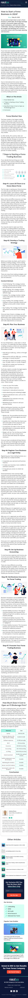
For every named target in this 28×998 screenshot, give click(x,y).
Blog (9, 17)
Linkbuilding (11, 906)
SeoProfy (24, 994)
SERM (9, 909)
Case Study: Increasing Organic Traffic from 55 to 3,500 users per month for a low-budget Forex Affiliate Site (14, 956)
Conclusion (7, 110)
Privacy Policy (9, 987)
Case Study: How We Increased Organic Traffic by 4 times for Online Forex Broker (13, 938)
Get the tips (14, 895)
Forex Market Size (9, 100)
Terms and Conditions (14, 985)
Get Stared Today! (14, 972)
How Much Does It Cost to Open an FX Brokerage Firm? (14, 106)
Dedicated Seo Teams (14, 916)
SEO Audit (10, 911)
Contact (22, 987)
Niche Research (12, 913)
